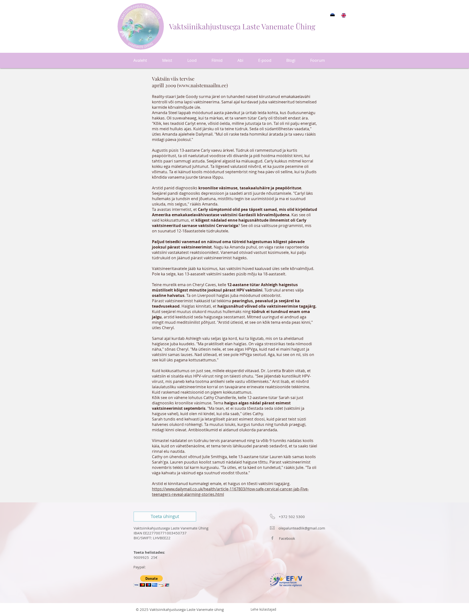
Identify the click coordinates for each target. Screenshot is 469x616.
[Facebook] (272, 538)
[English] (343, 15)
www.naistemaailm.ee (202, 85)
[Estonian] (332, 15)
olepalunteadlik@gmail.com (301, 528)
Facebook (287, 538)
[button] (152, 581)
